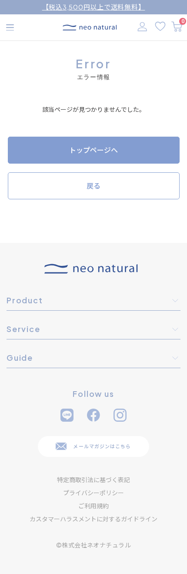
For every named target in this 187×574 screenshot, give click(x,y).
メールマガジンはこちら (102, 446)
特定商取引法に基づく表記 (93, 479)
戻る (93, 185)
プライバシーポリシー (93, 493)
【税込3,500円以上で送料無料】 (93, 7)
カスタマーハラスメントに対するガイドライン (93, 519)
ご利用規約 (93, 506)
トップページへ (93, 149)
